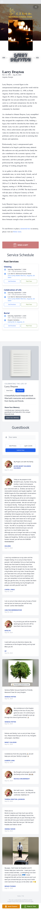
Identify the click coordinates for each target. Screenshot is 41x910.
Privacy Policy (15, 901)
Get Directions (12, 281)
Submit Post (20, 450)
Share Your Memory (12, 417)
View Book (9, 390)
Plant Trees (29, 281)
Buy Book (20, 390)
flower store (17, 231)
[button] (20, 673)
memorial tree (25, 228)
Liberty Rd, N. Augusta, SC (16, 322)
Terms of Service (25, 901)
